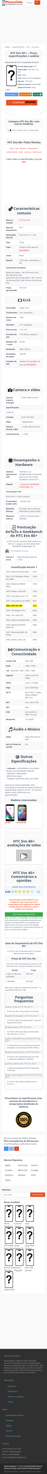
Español (33, 1466)
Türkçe (19, 1468)
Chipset (9, 1425)
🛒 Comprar (16, 102)
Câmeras (23, 148)
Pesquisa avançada (13, 1436)
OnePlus (9, 1175)
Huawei (8, 1170)
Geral (12, 148)
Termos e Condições (15, 1396)
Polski (30, 1468)
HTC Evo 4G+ (24, 220)
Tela (16, 148)
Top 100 (9, 1431)
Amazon (24, 250)
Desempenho (33, 148)
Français (7, 1468)
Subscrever (37, 1194)
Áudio (21, 152)
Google (34, 1170)
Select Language (10, 1466)
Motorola (22, 1170)
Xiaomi (34, 1165)
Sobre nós (12, 1386)
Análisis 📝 (38, 94)
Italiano (25, 1468)
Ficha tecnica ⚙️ (11, 94)
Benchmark (37, 152)
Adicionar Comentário (24, 914)
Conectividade (11, 152)
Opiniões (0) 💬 (26, 94)
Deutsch (39, 1466)
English (27, 1466)
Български (37, 1468)
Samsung (22, 1165)
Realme (21, 1175)
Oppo (7, 1180)
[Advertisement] (23, 25)
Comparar (10, 1420)
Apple (8, 1165)
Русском (13, 1468)
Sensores (27, 152)
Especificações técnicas (15, 1415)
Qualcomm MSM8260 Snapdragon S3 (29, 485)
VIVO (33, 1175)
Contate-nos (12, 1391)
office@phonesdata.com (16, 1457)
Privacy (10, 1402)
